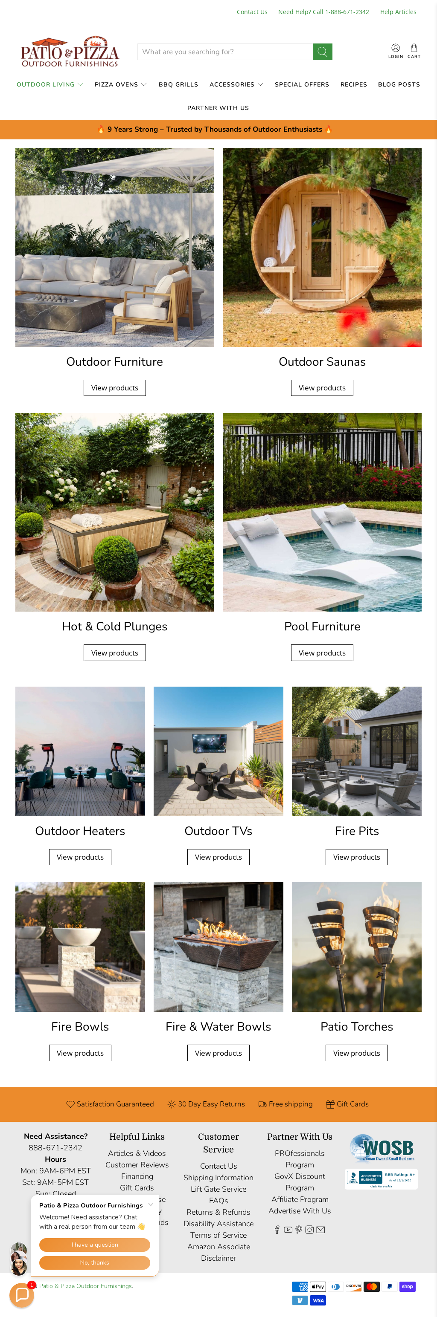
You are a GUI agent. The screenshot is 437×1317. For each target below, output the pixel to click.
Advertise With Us (299, 1211)
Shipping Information (218, 1178)
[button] (21, 1295)
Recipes (354, 85)
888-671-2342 (55, 1148)
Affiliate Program (300, 1199)
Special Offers (302, 85)
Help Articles (398, 12)
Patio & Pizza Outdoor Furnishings (85, 1286)
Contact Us (252, 12)
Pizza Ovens (116, 85)
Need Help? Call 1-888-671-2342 (323, 12)
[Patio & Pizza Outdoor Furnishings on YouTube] (288, 1231)
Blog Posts (399, 85)
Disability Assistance (218, 1224)
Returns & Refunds (218, 1212)
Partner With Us (218, 108)
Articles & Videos (137, 1153)
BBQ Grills (178, 85)
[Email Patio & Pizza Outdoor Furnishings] (320, 1231)
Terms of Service (218, 1235)
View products (114, 388)
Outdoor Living (46, 85)
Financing (137, 1176)
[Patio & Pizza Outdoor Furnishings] (69, 52)
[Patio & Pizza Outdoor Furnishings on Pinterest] (298, 1231)
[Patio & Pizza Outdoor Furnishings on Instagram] (309, 1231)
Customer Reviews (137, 1165)
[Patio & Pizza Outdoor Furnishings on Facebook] (277, 1231)
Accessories (232, 85)
